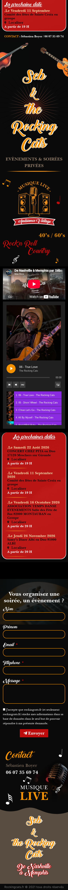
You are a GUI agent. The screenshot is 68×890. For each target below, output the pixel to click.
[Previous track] (9, 385)
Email (9, 645)
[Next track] (16, 385)
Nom (8, 609)
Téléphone (12, 663)
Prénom (10, 627)
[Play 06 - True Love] (11, 368)
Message (12, 681)
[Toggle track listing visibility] (58, 385)
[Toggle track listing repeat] (22, 385)
